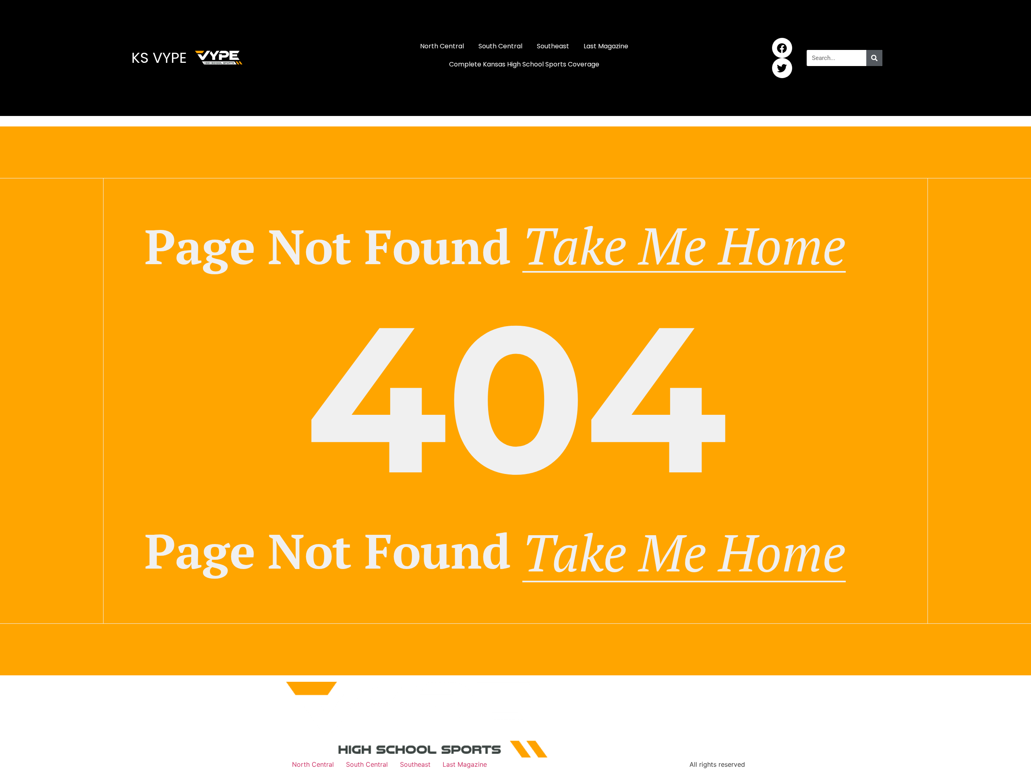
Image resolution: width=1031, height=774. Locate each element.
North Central (442, 46)
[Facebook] (782, 48)
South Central (500, 46)
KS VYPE (159, 58)
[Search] (874, 58)
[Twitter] (782, 68)
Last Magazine (606, 46)
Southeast (553, 46)
